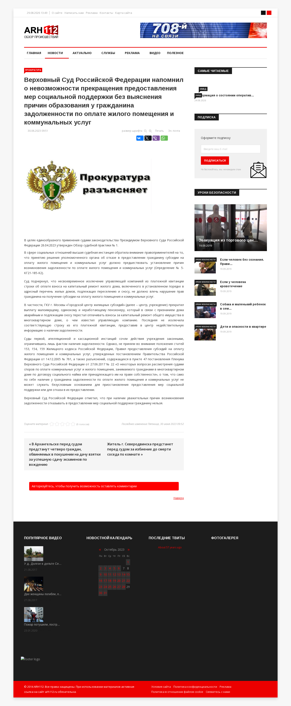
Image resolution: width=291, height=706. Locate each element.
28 (123, 587)
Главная (34, 53)
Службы (108, 53)
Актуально (82, 53)
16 (100, 581)
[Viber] (156, 138)
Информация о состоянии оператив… (224, 95)
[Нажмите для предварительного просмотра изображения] (104, 184)
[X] (148, 138)
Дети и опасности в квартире (243, 326)
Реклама (92, 12)
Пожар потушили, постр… (42, 624)
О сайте (57, 12)
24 (105, 587)
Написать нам (74, 12)
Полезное (175, 53)
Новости (55, 53)
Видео (155, 53)
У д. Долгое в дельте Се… (43, 563)
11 (109, 574)
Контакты (106, 12)
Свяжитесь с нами (218, 692)
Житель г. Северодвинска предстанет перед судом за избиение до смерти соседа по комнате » (140, 449)
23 (100, 587)
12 (114, 574)
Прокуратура (33, 70)
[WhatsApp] (164, 138)
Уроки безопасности (206, 259)
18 (109, 581)
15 (128, 574)
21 (123, 581)
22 (128, 581)
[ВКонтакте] (140, 138)
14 (123, 574)
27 (119, 587)
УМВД (203, 88)
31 (105, 593)
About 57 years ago (170, 547)
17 (105, 581)
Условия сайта (161, 687)
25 (109, 587)
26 (114, 587)
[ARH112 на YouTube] (203, 30)
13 (119, 574)
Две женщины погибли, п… (43, 594)
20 (119, 581)
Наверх (178, 498)
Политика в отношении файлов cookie (177, 692)
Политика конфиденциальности (195, 687)
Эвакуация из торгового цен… (228, 240)
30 (100, 593)
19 (114, 581)
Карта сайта (123, 12)
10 (105, 574)
